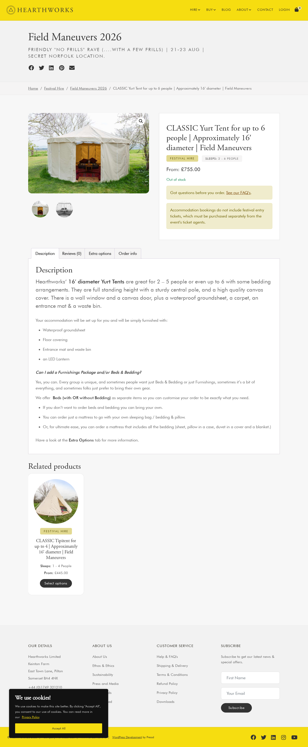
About (242, 9)
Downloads (166, 701)
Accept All (58, 728)
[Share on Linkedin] (53, 67)
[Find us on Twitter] (265, 737)
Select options (55, 583)
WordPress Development (127, 737)
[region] (58, 713)
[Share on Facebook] (33, 67)
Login (284, 9)
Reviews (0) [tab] (71, 253)
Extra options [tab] (100, 253)
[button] (297, 10)
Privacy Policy (30, 717)
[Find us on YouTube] (295, 737)
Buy (209, 9)
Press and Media (105, 683)
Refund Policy (167, 683)
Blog (226, 9)
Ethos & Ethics (103, 665)
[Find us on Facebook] (255, 737)
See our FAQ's (238, 192)
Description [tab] (45, 253)
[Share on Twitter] (43, 67)
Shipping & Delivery (172, 665)
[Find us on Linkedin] (275, 737)
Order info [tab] (128, 253)
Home (33, 88)
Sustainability (102, 674)
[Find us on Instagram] (285, 737)
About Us (99, 656)
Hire (193, 9)
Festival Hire (54, 88)
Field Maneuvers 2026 (88, 88)
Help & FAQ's (167, 656)
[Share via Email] (73, 67)
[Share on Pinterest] (63, 67)
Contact (265, 9)
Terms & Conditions (172, 674)
